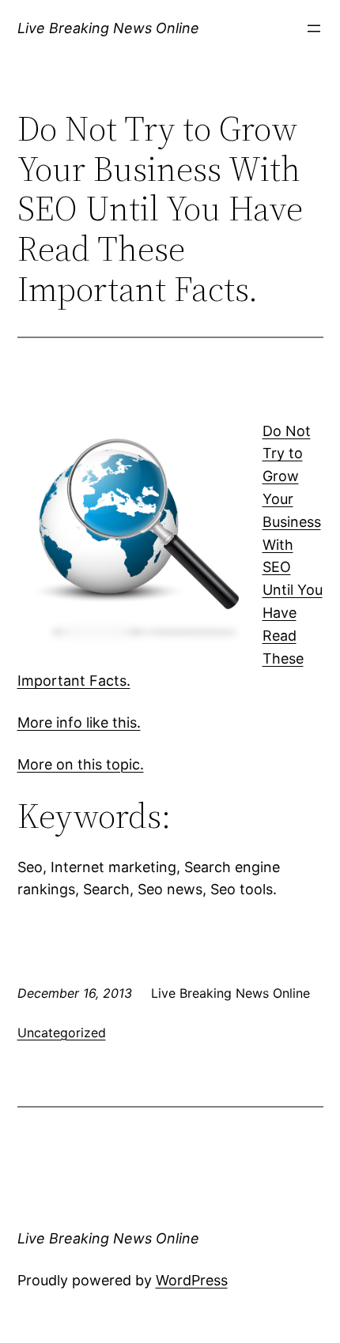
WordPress (192, 1280)
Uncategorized (61, 1032)
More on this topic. (80, 764)
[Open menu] (313, 28)
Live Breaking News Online (108, 28)
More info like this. (79, 722)
